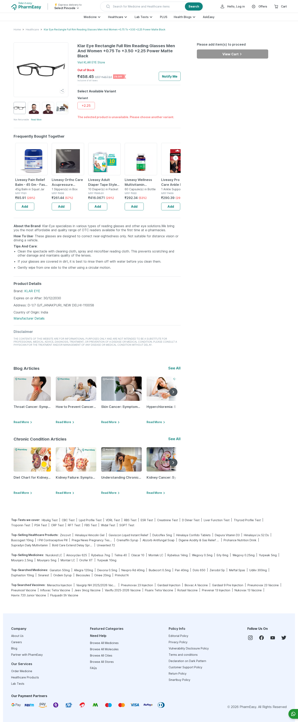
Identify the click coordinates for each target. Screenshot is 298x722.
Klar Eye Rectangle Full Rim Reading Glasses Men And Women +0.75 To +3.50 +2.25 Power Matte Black (104, 29)
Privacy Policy (178, 642)
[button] (152, 6)
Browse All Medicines (104, 643)
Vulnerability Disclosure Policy (189, 648)
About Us (17, 635)
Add (24, 206)
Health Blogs (183, 17)
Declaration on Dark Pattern (187, 661)
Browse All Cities (101, 655)
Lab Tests (142, 17)
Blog (14, 648)
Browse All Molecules (104, 649)
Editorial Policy (178, 635)
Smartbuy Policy (179, 679)
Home (17, 29)
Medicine (90, 17)
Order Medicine (21, 671)
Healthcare (115, 17)
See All (174, 368)
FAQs (93, 668)
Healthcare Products (25, 677)
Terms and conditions (183, 654)
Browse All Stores (102, 661)
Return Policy (178, 673)
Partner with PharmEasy (27, 654)
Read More (36, 119)
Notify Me (169, 76)
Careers (16, 642)
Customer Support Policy (185, 667)
